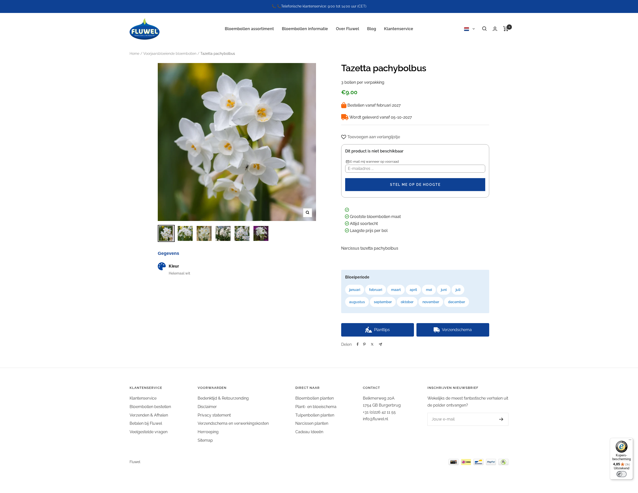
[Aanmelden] (501, 419)
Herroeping (208, 431)
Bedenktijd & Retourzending (223, 398)
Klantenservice (398, 28)
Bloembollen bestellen (150, 406)
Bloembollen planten (314, 398)
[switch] (622, 474)
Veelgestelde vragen (148, 431)
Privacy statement (214, 415)
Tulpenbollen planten (314, 415)
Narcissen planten (311, 423)
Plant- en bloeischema (315, 406)
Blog (371, 28)
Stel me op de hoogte (415, 185)
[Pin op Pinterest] (364, 344)
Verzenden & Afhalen (149, 415)
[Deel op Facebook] (358, 344)
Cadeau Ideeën (309, 431)
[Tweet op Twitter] (372, 344)
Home (134, 54)
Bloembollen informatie (305, 28)
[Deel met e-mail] (380, 344)
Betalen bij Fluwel (146, 423)
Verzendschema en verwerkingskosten (233, 423)
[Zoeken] (484, 28)
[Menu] (630, 441)
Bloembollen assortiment (249, 28)
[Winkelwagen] (505, 28)
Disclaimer (207, 406)
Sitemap (205, 440)
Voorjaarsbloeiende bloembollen (169, 54)
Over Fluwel (347, 28)
